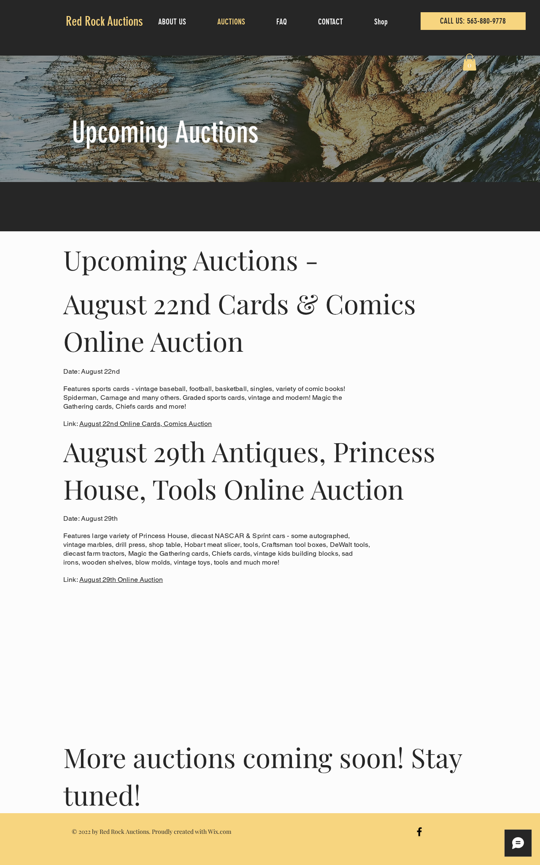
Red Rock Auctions (104, 21)
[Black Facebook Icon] (419, 832)
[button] (469, 62)
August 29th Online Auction (121, 580)
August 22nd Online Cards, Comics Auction (145, 424)
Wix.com (219, 832)
